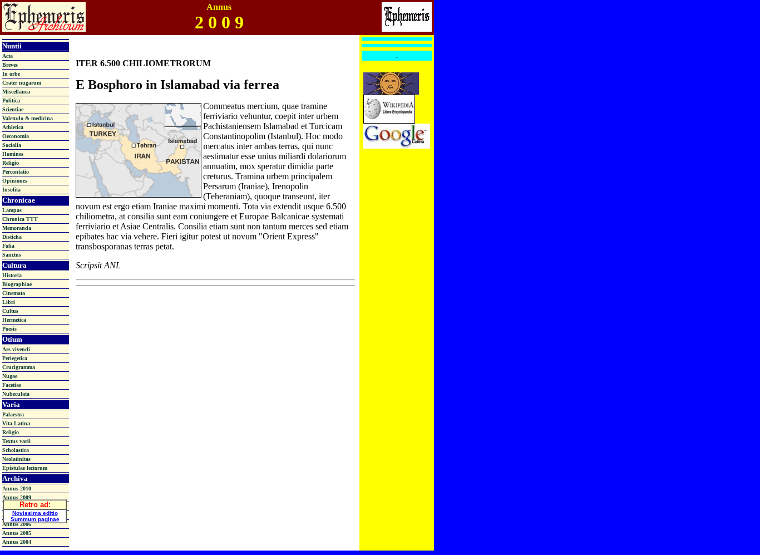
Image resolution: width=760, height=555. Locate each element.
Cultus (10, 311)
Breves (10, 65)
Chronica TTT (20, 219)
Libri (8, 302)
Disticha (12, 237)
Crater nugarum (21, 83)
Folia (8, 246)
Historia (12, 275)
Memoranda (16, 228)
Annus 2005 (16, 533)
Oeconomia (15, 136)
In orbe (11, 74)
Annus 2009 (16, 497)
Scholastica (15, 450)
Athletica (12, 127)
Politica (11, 100)
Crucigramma (18, 367)
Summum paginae (35, 519)
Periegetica (14, 358)
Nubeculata (15, 394)
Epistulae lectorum (24, 468)
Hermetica (14, 320)
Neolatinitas (16, 459)
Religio (10, 163)
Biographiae (17, 284)
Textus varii (16, 441)
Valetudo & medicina (27, 118)
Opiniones (14, 181)
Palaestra (13, 414)
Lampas (12, 210)
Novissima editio (35, 513)
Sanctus (11, 255)
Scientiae (12, 109)
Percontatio (15, 172)
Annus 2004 (16, 542)
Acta (7, 56)
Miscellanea (16, 92)
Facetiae (11, 385)
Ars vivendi (16, 349)
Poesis (9, 329)
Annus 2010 (16, 488)
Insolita (11, 189)
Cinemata (13, 293)
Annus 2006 (16, 524)
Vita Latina (16, 423)
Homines (12, 154)
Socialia (11, 145)
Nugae (9, 376)
